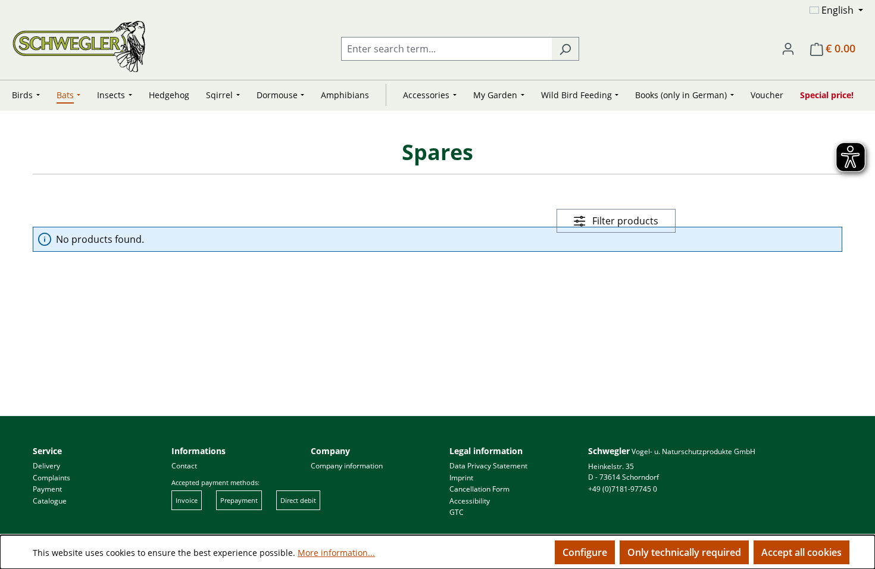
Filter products (624, 220)
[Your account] (788, 48)
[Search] (565, 49)
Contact (184, 466)
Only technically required (684, 552)
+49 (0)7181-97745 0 (622, 489)
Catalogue (50, 501)
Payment (47, 489)
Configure (584, 552)
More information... (336, 552)
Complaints (51, 478)
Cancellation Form (479, 489)
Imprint (461, 478)
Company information (347, 466)
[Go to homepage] (79, 46)
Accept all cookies (801, 552)
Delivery (46, 466)
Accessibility (469, 501)
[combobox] (446, 49)
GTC (456, 512)
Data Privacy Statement (488, 466)
